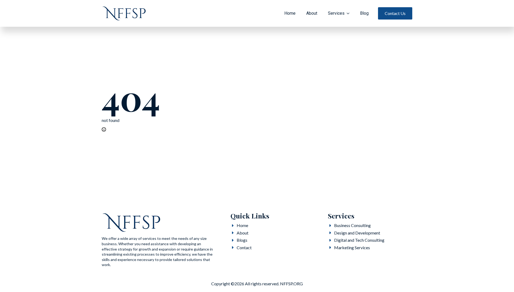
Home (290, 13)
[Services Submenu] (350, 13)
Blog (364, 13)
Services (336, 13)
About (311, 13)
